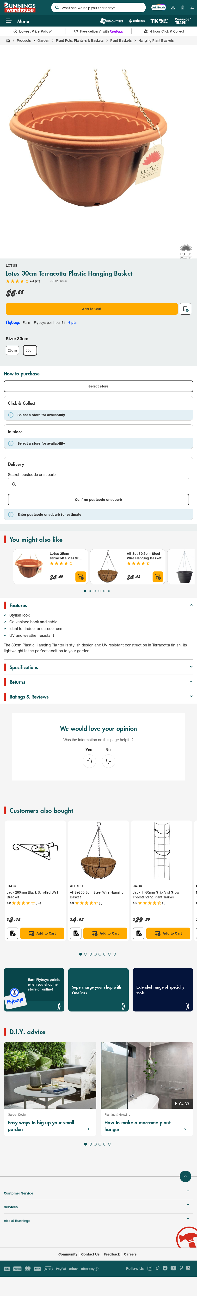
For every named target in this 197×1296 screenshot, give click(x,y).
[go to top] (185, 1176)
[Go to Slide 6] (109, 591)
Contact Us (90, 1254)
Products (24, 40)
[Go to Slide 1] (85, 591)
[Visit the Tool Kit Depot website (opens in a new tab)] (159, 21)
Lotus (11, 265)
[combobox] (98, 7)
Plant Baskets (121, 40)
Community (67, 1254)
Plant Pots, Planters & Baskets (79, 40)
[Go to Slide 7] (109, 954)
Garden (43, 40)
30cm (30, 350)
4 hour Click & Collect (167, 31)
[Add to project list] (185, 309)
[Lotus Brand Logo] (186, 251)
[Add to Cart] (80, 576)
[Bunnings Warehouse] (20, 11)
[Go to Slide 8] (114, 954)
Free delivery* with (94, 31)
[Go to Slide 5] (104, 591)
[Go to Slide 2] (90, 591)
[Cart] (192, 7)
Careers (130, 1254)
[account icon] (173, 7)
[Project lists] (182, 7)
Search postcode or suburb (31, 474)
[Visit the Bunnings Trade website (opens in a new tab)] (183, 21)
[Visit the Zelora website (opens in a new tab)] (137, 21)
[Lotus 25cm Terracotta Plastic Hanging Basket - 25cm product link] (30, 566)
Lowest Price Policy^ (35, 31)
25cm (12, 350)
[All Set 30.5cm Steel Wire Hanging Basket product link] (107, 566)
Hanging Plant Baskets (156, 40)
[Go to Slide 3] (95, 591)
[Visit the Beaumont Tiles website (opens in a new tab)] (111, 21)
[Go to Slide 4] (99, 591)
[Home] (8, 40)
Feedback (112, 1254)
